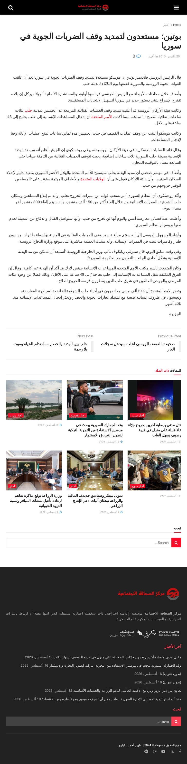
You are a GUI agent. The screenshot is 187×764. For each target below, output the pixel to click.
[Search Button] (10, 7)
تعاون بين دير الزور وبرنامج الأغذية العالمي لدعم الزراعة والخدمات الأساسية (127, 690)
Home (177, 24)
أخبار (166, 24)
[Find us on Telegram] (146, 751)
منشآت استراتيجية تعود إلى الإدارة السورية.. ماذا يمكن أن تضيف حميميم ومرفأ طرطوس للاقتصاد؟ (111, 698)
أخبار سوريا (137, 415)
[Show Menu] (176, 7)
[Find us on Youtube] (163, 751)
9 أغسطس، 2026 (110, 512)
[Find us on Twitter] (172, 751)
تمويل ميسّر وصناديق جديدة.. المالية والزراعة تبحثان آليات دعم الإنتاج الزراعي (95, 500)
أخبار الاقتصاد (78, 415)
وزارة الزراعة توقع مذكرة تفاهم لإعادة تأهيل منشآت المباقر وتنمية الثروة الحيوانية (36, 500)
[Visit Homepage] (94, 7)
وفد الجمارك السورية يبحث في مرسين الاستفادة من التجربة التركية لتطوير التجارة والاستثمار (95, 430)
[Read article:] (34, 400)
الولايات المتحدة (92, 179)
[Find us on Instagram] (155, 751)
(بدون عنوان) (172, 673)
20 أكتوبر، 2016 (169, 56)
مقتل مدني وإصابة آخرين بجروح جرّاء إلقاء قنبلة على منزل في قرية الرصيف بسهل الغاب (156, 430)
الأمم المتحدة (101, 116)
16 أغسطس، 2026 (170, 441)
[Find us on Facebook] (180, 751)
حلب (28, 110)
